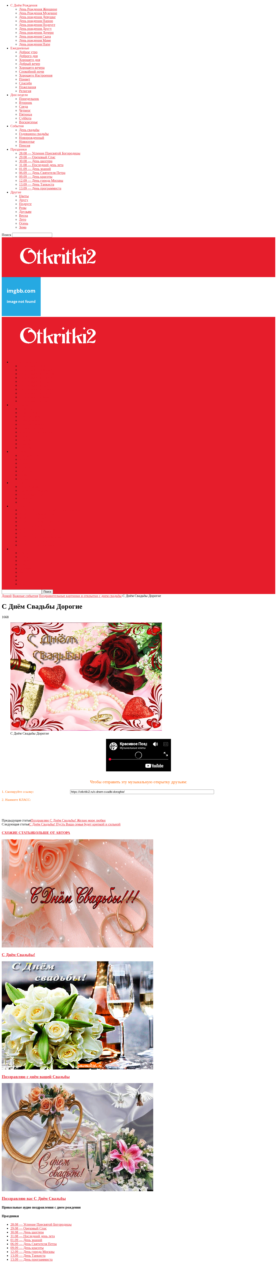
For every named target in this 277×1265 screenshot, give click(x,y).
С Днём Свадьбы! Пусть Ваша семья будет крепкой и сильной (75, 824)
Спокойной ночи (31, 71)
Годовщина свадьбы (34, 134)
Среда (23, 106)
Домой (7, 596)
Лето (22, 219)
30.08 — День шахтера (35, 161)
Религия (25, 91)
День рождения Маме (35, 40)
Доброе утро (28, 52)
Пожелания (27, 87)
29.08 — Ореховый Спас (37, 157)
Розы (22, 208)
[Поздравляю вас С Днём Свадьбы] (77, 1190)
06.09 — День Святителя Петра (42, 173)
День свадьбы (29, 130)
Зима (22, 227)
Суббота (25, 118)
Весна (23, 215)
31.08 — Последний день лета (41, 165)
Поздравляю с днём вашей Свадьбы (36, 1076)
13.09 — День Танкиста (36, 184)
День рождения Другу (35, 29)
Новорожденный (31, 138)
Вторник (25, 102)
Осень (23, 223)
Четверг (25, 110)
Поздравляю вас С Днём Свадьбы (34, 1198)
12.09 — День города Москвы (41, 180)
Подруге (25, 204)
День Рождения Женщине (38, 9)
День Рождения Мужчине (38, 13)
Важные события (25, 596)
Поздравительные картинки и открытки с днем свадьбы (80, 596)
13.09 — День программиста (40, 188)
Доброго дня (28, 56)
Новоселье (27, 141)
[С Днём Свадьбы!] (77, 946)
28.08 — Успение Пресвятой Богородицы (49, 153)
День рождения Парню (36, 21)
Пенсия (24, 145)
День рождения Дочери (36, 32)
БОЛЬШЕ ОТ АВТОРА (51, 833)
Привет (24, 79)
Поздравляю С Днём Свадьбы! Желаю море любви (68, 820)
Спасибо (25, 83)
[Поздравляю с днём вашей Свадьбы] (77, 1068)
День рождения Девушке (37, 17)
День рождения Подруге (37, 25)
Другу (23, 200)
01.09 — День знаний (35, 169)
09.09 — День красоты (35, 176)
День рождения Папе (34, 44)
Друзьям (25, 212)
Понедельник (29, 99)
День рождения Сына (35, 36)
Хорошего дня (29, 60)
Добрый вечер (29, 64)
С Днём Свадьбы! (18, 954)
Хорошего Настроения (35, 75)
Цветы (24, 196)
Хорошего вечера (32, 67)
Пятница (25, 114)
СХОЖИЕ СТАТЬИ (17, 833)
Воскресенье (28, 122)
